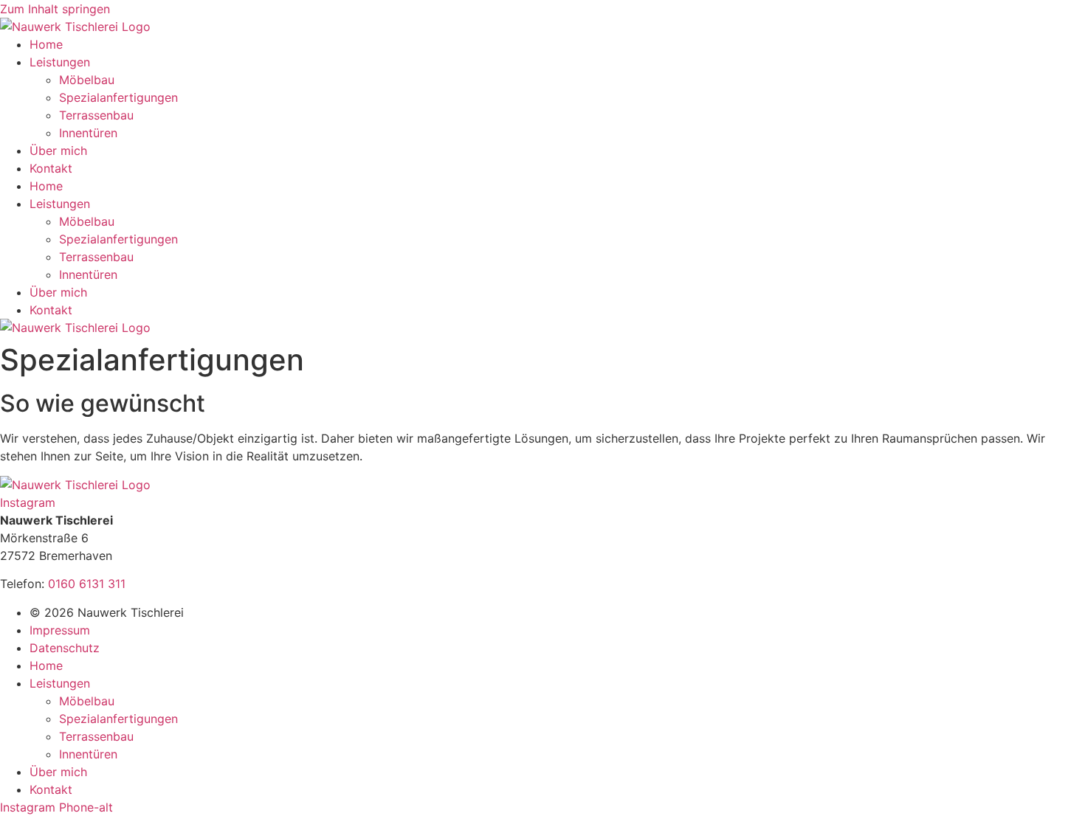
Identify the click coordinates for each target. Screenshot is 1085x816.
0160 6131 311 (86, 583)
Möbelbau (86, 79)
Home (46, 44)
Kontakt (51, 168)
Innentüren (88, 132)
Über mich (58, 150)
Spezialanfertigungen (118, 97)
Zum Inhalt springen (55, 8)
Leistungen (60, 62)
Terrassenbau (96, 115)
